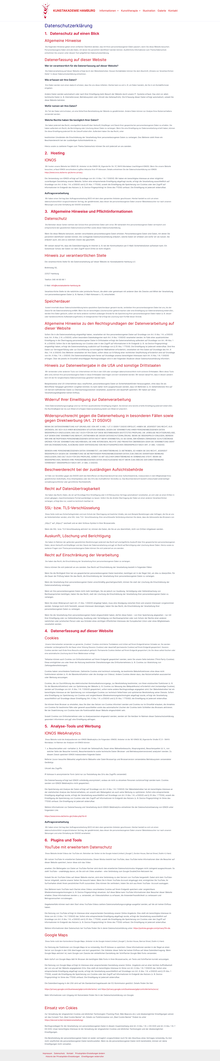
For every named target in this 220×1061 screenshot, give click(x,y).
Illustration (149, 10)
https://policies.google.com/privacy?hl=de (151, 928)
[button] (117, 10)
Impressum (47, 1053)
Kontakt (173, 10)
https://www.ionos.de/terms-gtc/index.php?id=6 (66, 816)
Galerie (162, 10)
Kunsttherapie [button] (129, 10)
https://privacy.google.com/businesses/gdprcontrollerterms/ (71, 989)
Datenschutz (59, 1053)
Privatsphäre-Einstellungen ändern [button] (90, 1053)
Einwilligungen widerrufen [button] (92, 1056)
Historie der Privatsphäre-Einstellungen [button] (63, 1056)
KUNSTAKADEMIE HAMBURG (74, 10)
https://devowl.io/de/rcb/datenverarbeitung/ (64, 1020)
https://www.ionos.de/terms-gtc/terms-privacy (63, 172)
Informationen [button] (107, 10)
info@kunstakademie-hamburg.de (65, 285)
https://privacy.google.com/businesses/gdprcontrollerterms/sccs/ (129, 989)
